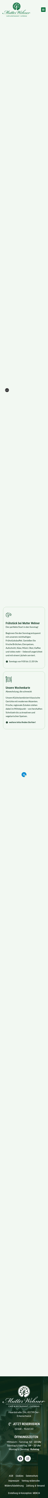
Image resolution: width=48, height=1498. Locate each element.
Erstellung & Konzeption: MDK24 (24, 1493)
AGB (11, 1475)
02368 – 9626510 (24, 1428)
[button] (43, 9)
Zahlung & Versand (35, 1485)
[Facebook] (20, 1458)
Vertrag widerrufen (31, 1480)
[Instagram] (28, 1458)
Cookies (19, 1475)
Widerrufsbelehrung (14, 1485)
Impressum (13, 1480)
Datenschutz (32, 1475)
